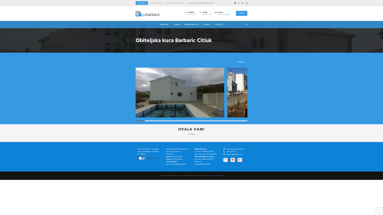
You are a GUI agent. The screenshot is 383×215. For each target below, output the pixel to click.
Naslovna (164, 24)
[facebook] (238, 3)
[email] (235, 3)
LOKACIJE (242, 13)
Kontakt (219, 24)
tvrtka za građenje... (224, 15)
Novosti (207, 24)
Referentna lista (191, 24)
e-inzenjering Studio (216, 175)
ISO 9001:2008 (191, 15)
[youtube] (246, 3)
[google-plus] (243, 3)
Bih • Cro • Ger (206, 15)
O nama (176, 24)
